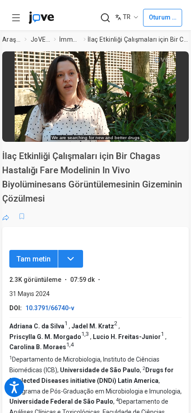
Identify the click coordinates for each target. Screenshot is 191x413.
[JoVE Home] (41, 18)
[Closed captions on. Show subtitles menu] (173, 131)
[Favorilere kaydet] (21, 216)
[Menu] (70, 259)
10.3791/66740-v (49, 308)
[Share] (5, 216)
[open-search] (105, 18)
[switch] (110, 130)
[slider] (59, 131)
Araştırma (11, 39)
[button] (179, 61)
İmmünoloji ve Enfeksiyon (69, 39)
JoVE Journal (40, 39)
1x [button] (155, 130)
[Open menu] (16, 18)
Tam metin (33, 259)
